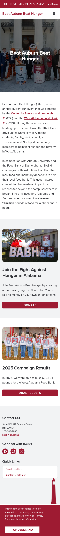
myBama (53, 4)
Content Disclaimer (15, 475)
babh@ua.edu (9, 434)
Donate (30, 305)
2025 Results (30, 393)
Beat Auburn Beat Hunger (22, 13)
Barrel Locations (14, 469)
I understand (22, 530)
